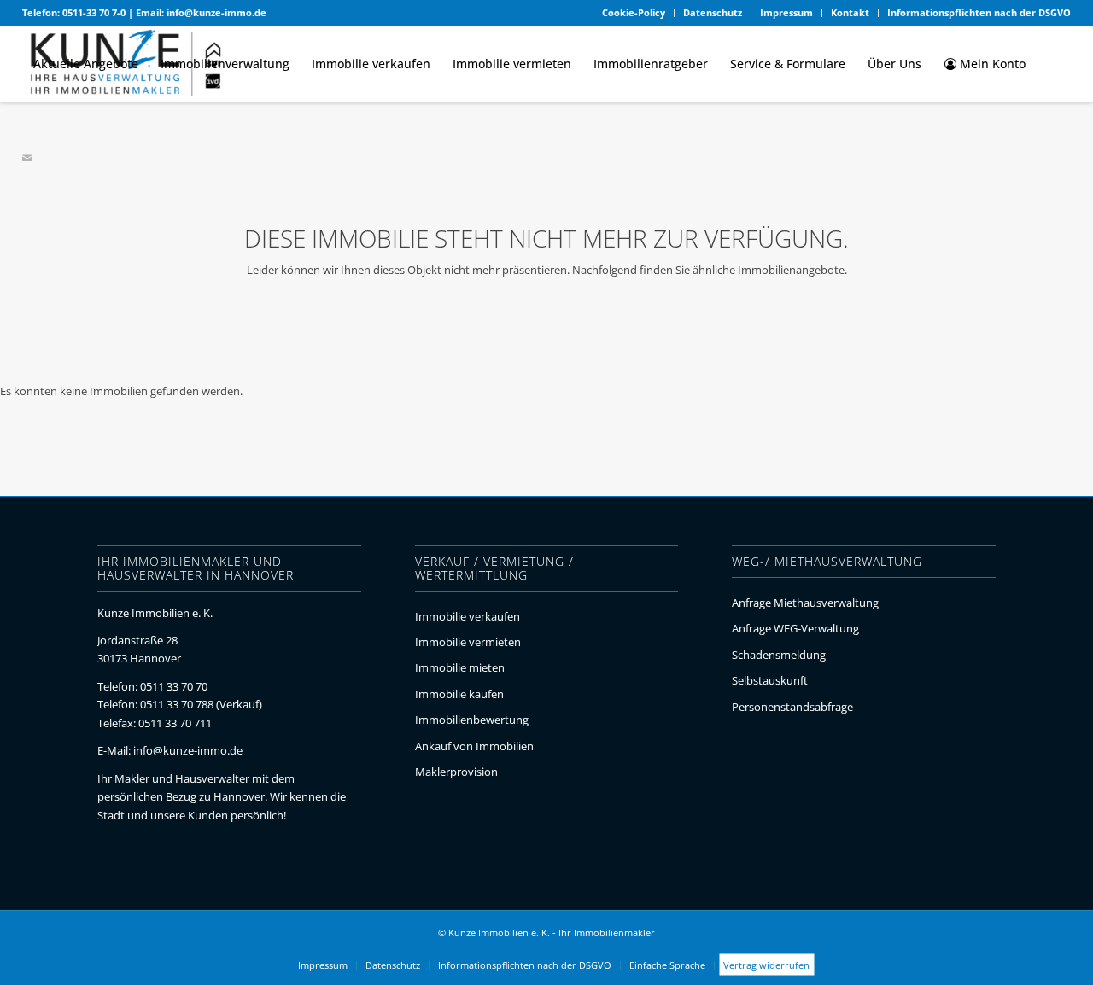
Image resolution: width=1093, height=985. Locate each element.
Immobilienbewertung (472, 719)
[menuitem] (634, 13)
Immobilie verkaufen (467, 616)
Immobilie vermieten (468, 642)
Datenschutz (712, 12)
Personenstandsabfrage (792, 706)
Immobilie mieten (460, 667)
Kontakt (850, 12)
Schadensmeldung (779, 654)
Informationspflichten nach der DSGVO (979, 12)
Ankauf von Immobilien (474, 746)
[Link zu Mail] (27, 158)
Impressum (786, 12)
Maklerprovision (456, 771)
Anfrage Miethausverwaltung (805, 602)
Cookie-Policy (633, 12)
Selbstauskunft (770, 680)
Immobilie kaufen (459, 694)
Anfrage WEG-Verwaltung (795, 628)
